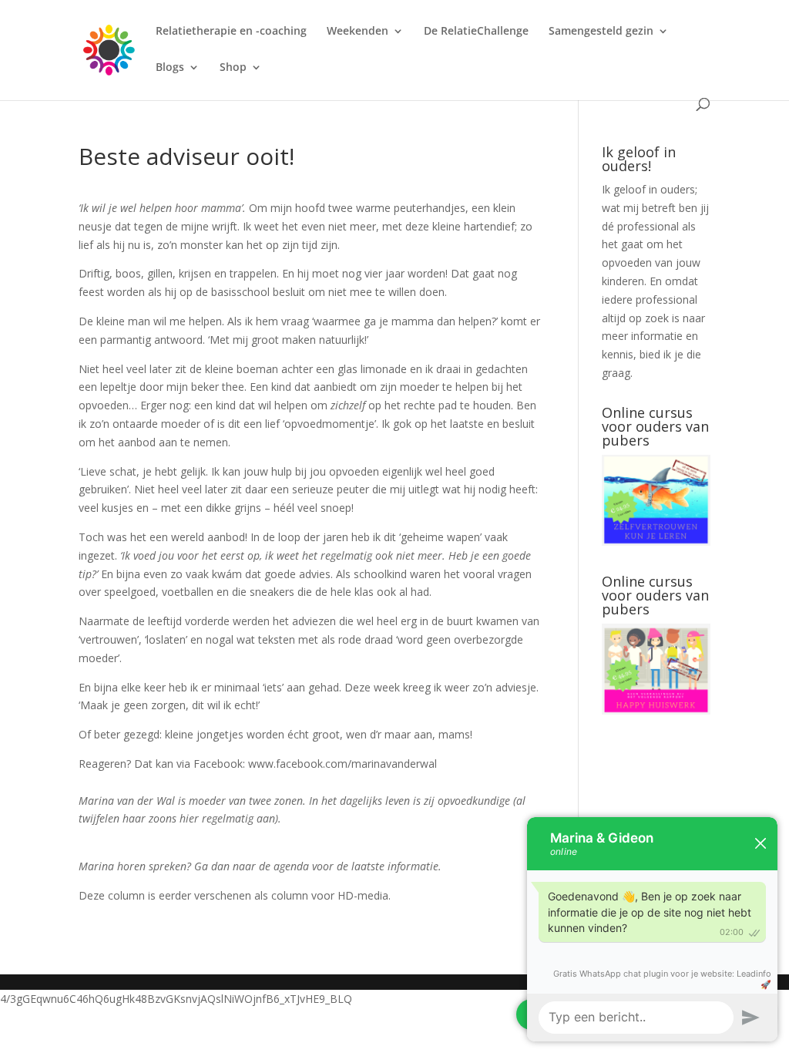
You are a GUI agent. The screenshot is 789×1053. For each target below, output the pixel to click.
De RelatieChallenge (476, 31)
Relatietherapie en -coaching (231, 31)
